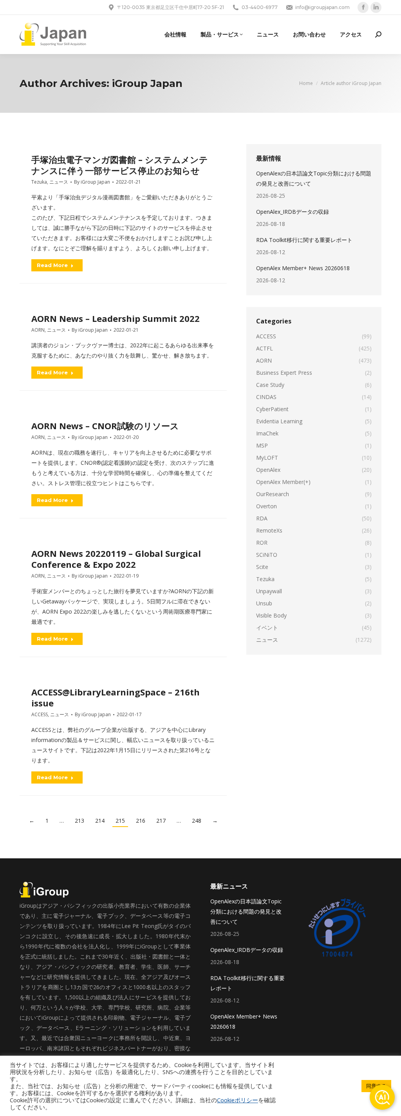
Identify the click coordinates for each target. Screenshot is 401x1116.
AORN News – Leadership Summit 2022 (115, 318)
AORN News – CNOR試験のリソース (105, 426)
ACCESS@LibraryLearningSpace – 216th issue (115, 697)
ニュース (58, 182)
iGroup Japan (147, 83)
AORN (38, 330)
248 (196, 820)
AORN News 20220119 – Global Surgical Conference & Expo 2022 (116, 558)
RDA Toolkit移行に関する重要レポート (304, 240)
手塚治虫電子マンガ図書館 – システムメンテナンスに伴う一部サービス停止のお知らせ (119, 164)
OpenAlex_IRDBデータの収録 (292, 211)
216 (140, 820)
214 (100, 820)
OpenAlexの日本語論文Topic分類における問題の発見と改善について (313, 178)
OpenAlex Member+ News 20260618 (303, 268)
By (92, 182)
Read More (52, 265)
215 (120, 820)
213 (79, 820)
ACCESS (39, 714)
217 (161, 820)
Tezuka (39, 182)
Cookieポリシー (237, 1100)
